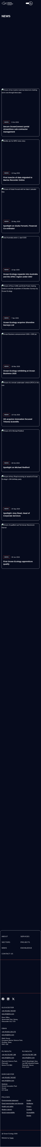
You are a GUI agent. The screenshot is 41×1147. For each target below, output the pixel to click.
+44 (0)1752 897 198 (9, 1054)
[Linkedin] (9, 999)
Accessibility (30, 1112)
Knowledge (26, 948)
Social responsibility (8, 1112)
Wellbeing (29, 1103)
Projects (25, 942)
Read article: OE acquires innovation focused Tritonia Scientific (20, 403)
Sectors (6, 942)
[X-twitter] (14, 999)
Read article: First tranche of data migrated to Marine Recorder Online (20, 162)
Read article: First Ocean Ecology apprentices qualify (20, 546)
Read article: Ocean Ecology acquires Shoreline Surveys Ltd (20, 307)
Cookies (29, 1109)
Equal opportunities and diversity (12, 1103)
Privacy (28, 1106)
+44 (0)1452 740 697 (9, 1011)
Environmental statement (10, 1100)
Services (25, 936)
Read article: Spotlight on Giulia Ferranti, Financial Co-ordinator (20, 210)
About (5, 936)
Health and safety (7, 1106)
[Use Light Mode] (29, 3)
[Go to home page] (7, 3)
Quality (28, 1100)
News (4, 948)
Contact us (7, 954)
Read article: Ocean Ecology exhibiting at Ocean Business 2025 (20, 355)
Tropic (11, 1138)
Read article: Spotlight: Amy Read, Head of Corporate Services (20, 497)
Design (28, 1115)
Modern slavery (7, 1109)
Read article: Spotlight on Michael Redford (20, 450)
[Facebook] (4, 999)
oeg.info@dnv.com (8, 1014)
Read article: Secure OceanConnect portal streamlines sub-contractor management (20, 112)
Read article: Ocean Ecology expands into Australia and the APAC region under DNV (20, 258)
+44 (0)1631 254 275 (9, 1032)
